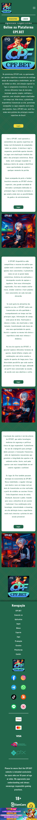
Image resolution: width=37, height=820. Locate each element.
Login (25, 19)
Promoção (18, 641)
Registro (13, 19)
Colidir (18, 654)
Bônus (18, 628)
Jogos (18, 623)
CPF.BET (19, 610)
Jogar (18, 207)
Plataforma (19, 650)
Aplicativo (18, 619)
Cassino (18, 645)
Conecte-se (18, 615)
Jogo (18, 637)
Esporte (18, 632)
